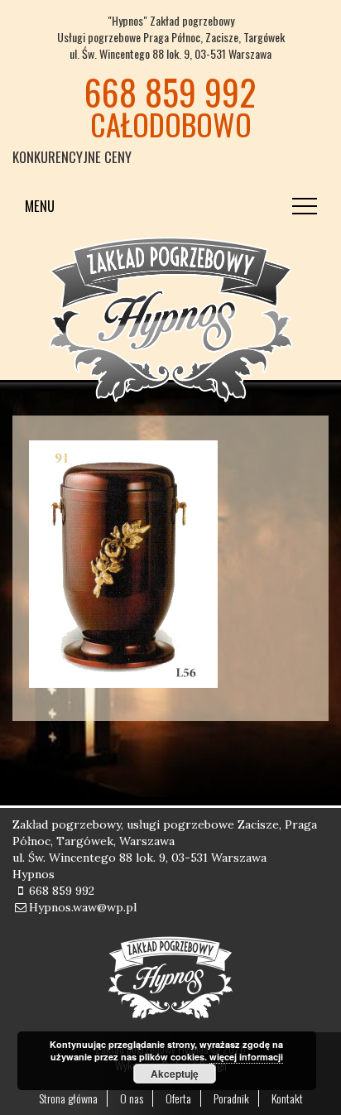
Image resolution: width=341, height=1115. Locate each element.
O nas (131, 1098)
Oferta (178, 1098)
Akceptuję (175, 1073)
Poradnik (231, 1098)
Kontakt (287, 1098)
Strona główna (68, 1098)
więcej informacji (246, 1056)
